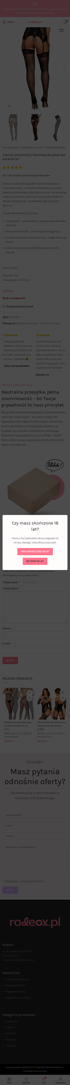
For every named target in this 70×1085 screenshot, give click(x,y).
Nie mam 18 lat (35, 561)
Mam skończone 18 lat (35, 551)
